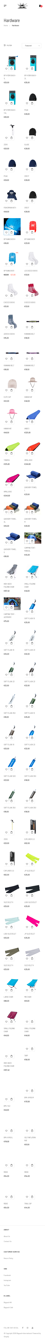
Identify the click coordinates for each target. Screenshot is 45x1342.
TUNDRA (7, 460)
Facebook (7, 1275)
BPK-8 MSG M (29, 1097)
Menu (6, 6)
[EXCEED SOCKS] (11, 295)
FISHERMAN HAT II (10, 207)
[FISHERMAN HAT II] (11, 200)
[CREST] (32, 169)
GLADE (26, 144)
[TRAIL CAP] (32, 1196)
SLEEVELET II (8, 902)
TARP (26, 1055)
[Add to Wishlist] (6, 68)
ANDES (26, 428)
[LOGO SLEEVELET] (32, 895)
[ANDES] (32, 421)
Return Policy (8, 1258)
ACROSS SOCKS (9, 334)
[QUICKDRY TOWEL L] (32, 480)
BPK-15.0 (7, 1106)
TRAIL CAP (28, 1203)
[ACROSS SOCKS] (11, 327)
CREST (26, 176)
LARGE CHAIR (8, 997)
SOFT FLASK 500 (10, 776)
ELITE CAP (7, 397)
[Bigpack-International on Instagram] (27, 1328)
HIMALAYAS (28, 460)
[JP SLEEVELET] (32, 864)
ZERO (6, 144)
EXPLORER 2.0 (29, 839)
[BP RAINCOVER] (32, 232)
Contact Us (8, 1241)
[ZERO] (11, 137)
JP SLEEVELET (29, 870)
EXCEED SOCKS (9, 302)
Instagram (7, 1280)
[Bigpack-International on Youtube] (32, 1328)
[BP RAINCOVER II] (11, 232)
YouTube (7, 1285)
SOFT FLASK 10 (29, 618)
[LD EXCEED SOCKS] (32, 264)
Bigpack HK (8, 1302)
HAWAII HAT (28, 397)
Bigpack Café (8, 1307)
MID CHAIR (27, 997)
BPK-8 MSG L (8, 1137)
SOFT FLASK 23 (29, 650)
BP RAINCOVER (29, 239)
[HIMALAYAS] (32, 453)
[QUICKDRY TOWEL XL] (11, 512)
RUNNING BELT (29, 334)
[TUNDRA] (11, 453)
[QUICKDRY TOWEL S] (11, 542)
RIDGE (6, 1172)
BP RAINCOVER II (9, 239)
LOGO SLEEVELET (30, 902)
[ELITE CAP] (11, 390)
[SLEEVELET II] (11, 895)
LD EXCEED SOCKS (31, 270)
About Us (7, 1236)
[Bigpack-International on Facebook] (22, 1328)
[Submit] (11, 68)
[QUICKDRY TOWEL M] (32, 512)
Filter (9, 45)
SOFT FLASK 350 (10, 713)
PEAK (26, 110)
